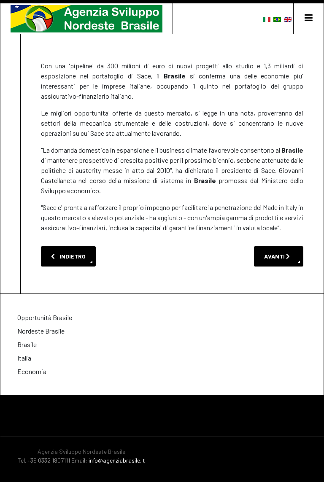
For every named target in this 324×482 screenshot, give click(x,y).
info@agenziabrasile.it (117, 460)
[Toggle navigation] (308, 18)
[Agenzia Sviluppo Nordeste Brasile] (86, 18)
